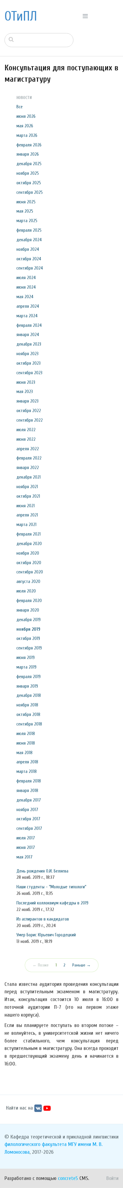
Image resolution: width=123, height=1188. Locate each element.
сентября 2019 (29, 648)
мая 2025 (24, 211)
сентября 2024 (29, 268)
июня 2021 (25, 505)
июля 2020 (26, 591)
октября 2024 (28, 259)
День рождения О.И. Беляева (42, 871)
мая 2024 (24, 296)
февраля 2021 (28, 534)
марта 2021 (26, 524)
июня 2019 (25, 657)
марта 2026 (26, 135)
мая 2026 (24, 126)
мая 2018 (24, 752)
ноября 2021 (27, 486)
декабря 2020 (29, 543)
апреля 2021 (27, 515)
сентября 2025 (29, 192)
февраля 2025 (28, 230)
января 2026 (27, 154)
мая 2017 (24, 857)
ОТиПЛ (20, 16)
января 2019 (27, 686)
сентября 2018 (29, 724)
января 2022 (27, 467)
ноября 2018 (27, 705)
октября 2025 (28, 182)
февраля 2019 (28, 676)
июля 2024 (26, 277)
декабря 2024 (29, 239)
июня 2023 (25, 382)
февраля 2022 (28, 458)
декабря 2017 (28, 800)
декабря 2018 (28, 695)
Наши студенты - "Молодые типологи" (51, 887)
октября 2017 (28, 819)
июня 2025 (26, 202)
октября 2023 (28, 363)
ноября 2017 (27, 809)
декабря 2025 (28, 163)
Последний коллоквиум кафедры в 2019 (52, 903)
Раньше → (81, 965)
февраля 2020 (29, 600)
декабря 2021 (28, 477)
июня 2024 (26, 287)
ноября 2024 (27, 249)
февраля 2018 (28, 781)
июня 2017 (25, 847)
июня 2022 (26, 439)
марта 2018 (26, 771)
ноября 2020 (27, 553)
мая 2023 (24, 391)
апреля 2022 (27, 448)
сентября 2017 (29, 828)
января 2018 (27, 790)
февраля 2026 (28, 145)
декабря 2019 (28, 619)
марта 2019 (26, 667)
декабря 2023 (28, 344)
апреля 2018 (27, 762)
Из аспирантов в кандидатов (42, 919)
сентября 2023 (29, 372)
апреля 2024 (27, 306)
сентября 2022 (29, 420)
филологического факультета (35, 1144)
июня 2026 (26, 116)
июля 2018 (25, 733)
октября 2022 (28, 410)
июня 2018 (25, 743)
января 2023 (27, 401)
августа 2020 (28, 581)
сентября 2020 (29, 572)
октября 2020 (28, 562)
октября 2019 (28, 638)
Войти (112, 1178)
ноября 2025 (27, 173)
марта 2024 (27, 315)
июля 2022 (26, 429)
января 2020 (27, 610)
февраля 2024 (29, 325)
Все (19, 106)
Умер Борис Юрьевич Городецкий (46, 935)
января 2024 (27, 334)
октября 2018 (28, 714)
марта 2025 (26, 220)
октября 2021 (28, 496)
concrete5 (68, 1178)
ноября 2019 (28, 629)
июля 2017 (25, 838)
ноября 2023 (27, 353)
